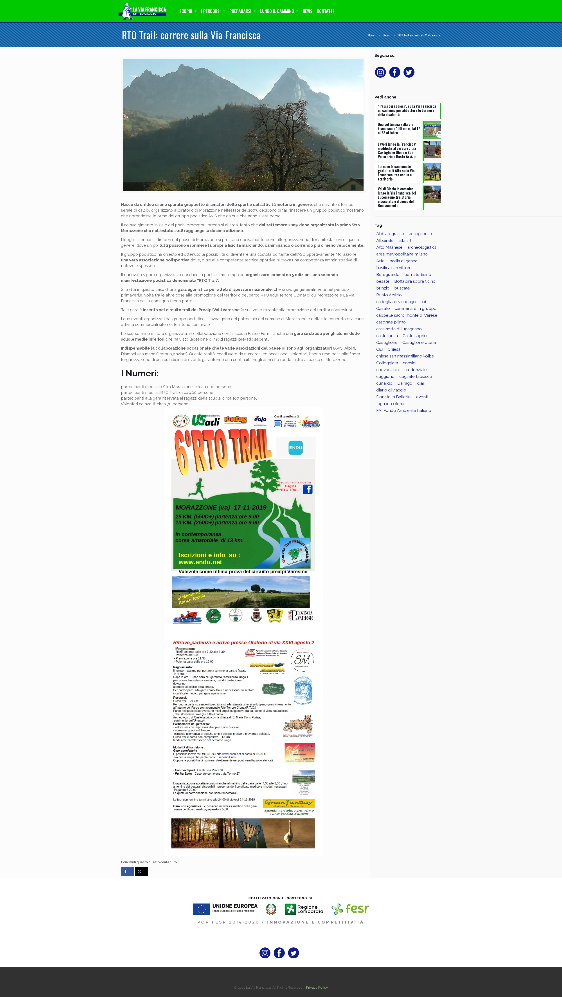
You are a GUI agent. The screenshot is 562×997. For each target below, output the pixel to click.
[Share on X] (141, 871)
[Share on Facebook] (127, 871)
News (386, 35)
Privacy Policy (317, 988)
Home (371, 35)
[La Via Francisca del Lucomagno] (143, 11)
